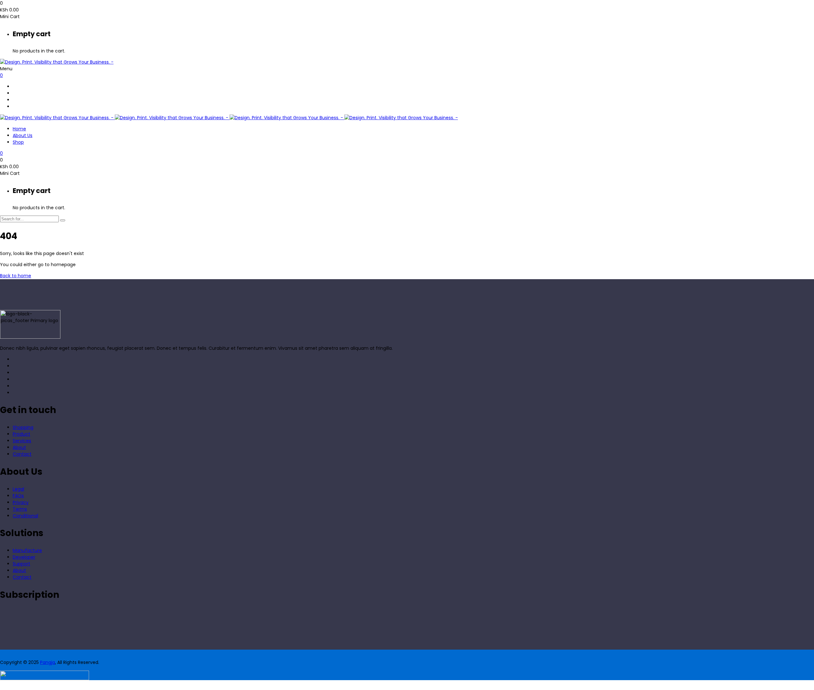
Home (19, 129)
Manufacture (27, 550)
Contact (22, 454)
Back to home (15, 276)
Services (22, 441)
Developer (24, 557)
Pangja (47, 662)
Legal (18, 489)
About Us (22, 135)
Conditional (25, 516)
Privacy (21, 502)
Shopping (23, 427)
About (19, 447)
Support (21, 564)
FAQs (18, 496)
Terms (20, 509)
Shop (18, 142)
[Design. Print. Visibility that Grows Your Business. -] (57, 62)
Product (21, 434)
